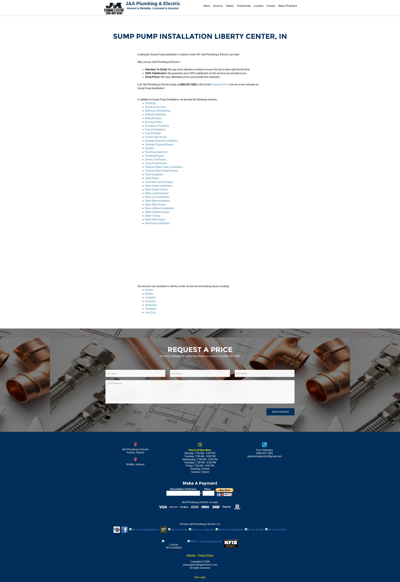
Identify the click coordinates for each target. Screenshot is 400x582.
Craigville (150, 297)
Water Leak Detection (157, 193)
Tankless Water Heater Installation (164, 167)
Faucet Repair (153, 133)
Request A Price (220, 84)
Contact (271, 6)
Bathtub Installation (155, 114)
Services (218, 6)
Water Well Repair (155, 219)
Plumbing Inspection (156, 152)
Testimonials (244, 6)
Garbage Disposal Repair (159, 144)
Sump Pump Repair (156, 163)
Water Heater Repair (156, 189)
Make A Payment (287, 6)
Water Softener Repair (157, 212)
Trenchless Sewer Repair (159, 182)
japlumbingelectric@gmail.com (265, 456)
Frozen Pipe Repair (156, 137)
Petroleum (150, 308)
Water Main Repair (155, 204)
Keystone (150, 301)
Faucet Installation (155, 129)
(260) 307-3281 (231, 356)
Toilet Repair (152, 178)
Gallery (230, 6)
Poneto (149, 290)
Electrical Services (155, 107)
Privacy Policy (206, 555)
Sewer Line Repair (155, 159)
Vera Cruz (150, 312)
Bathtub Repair (153, 118)
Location (258, 6)
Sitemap (191, 555)
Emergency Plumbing (157, 125)
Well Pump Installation (157, 223)
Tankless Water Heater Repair (161, 170)
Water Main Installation (157, 200)
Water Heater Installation (158, 185)
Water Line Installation (157, 197)
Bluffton (149, 293)
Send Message (280, 412)
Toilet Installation (154, 174)
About (206, 6)
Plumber (149, 148)
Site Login (200, 577)
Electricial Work (153, 122)
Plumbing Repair (154, 155)
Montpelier (151, 305)
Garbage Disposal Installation (161, 140)
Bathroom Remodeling (157, 110)
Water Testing (152, 215)
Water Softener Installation (159, 208)
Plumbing (150, 103)
